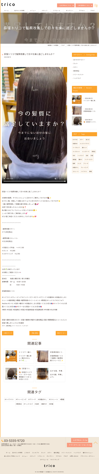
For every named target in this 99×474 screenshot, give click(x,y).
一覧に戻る (34, 333)
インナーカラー (89, 159)
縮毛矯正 (9, 325)
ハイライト (84, 171)
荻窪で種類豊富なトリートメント (55, 320)
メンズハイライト (84, 143)
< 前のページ (7, 333)
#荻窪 (51, 404)
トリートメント (16, 325)
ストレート (76, 171)
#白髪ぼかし (42, 399)
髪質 (74, 163)
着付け (80, 159)
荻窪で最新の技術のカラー (11, 320)
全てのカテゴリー (79, 60)
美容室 (74, 159)
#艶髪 (62, 399)
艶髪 (90, 171)
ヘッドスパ (25, 325)
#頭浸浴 (19, 404)
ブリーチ (85, 163)
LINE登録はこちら (84, 5)
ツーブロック (76, 147)
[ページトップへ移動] (96, 443)
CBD (74, 155)
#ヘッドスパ (28, 404)
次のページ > (61, 333)
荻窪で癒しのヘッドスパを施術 (13, 323)
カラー (4, 325)
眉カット (84, 147)
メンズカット (76, 151)
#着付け (44, 404)
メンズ (79, 163)
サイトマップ (54, 459)
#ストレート (53, 399)
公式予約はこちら (65, 5)
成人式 (87, 139)
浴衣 (87, 155)
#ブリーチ (32, 399)
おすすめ (75, 139)
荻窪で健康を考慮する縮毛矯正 (32, 320)
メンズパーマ (85, 151)
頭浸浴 (93, 151)
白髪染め (75, 143)
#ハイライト (9, 399)
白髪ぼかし (76, 167)
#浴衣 (37, 404)
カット (75, 63)
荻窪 (92, 155)
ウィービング (84, 167)
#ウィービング (21, 399)
